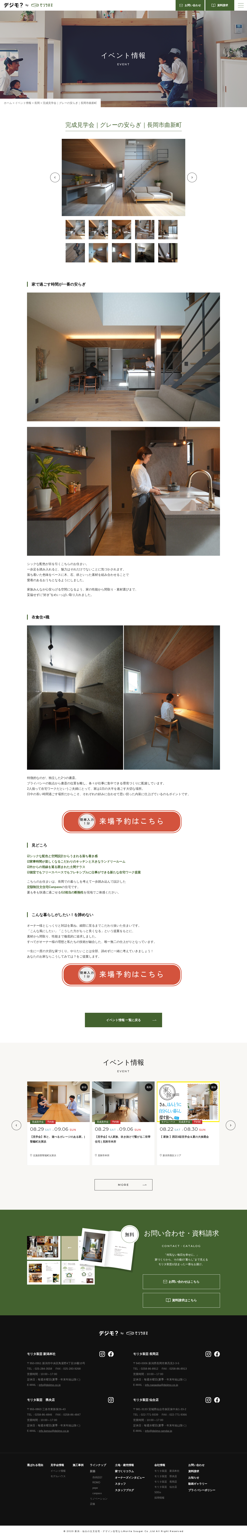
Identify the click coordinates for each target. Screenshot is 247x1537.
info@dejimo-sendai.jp (158, 1430)
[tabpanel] (123, 177)
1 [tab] (75, 229)
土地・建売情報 (124, 1465)
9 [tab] (144, 252)
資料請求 (193, 1471)
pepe (95, 1487)
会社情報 (159, 1465)
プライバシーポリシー (201, 1490)
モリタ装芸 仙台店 (165, 1486)
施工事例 (78, 1465)
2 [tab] (98, 229)
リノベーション (98, 1498)
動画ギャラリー (197, 1483)
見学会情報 (57, 1465)
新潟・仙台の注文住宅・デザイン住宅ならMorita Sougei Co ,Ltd (115, 1531)
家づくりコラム (124, 1471)
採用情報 (159, 1497)
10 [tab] (168, 252)
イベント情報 (58, 1470)
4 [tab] (144, 229)
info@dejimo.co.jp (50, 1384)
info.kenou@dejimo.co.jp (54, 1430)
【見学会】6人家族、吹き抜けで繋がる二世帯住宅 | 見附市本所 (123, 1139)
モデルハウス (58, 1476)
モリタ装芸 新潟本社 (166, 1470)
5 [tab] (168, 229)
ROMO (96, 1482)
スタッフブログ (124, 1490)
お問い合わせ (196, 1465)
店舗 (92, 1503)
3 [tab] (121, 229)
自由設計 (97, 1477)
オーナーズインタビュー (130, 1477)
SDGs (157, 1492)
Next (192, 177)
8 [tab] (121, 252)
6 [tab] (75, 252)
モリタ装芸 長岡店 (165, 1481)
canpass (97, 1493)
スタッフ (120, 1483)
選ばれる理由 (35, 1465)
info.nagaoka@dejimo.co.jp (161, 1384)
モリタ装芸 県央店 (165, 1476)
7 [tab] (98, 252)
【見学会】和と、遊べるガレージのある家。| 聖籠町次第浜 (58, 1139)
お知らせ (193, 1477)
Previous (55, 177)
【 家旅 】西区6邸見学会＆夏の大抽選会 (184, 1136)
